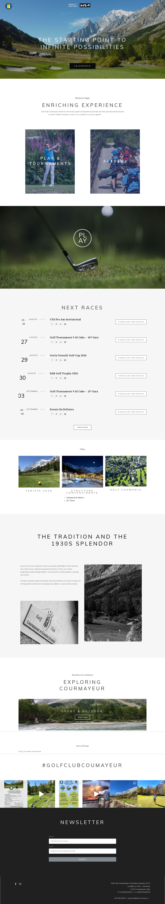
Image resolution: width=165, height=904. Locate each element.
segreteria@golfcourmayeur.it (137, 898)
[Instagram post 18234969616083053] (96, 794)
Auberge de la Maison (75, 497)
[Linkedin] (61, 324)
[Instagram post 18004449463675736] (41, 794)
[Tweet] (56, 324)
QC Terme (70, 500)
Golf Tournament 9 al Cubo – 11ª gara (74, 391)
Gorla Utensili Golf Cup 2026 (68, 355)
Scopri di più (82, 717)
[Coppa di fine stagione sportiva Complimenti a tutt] (124, 794)
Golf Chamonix (126, 489)
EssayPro (105, 114)
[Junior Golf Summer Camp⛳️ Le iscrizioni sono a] (68, 794)
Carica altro (82, 427)
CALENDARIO (82, 66)
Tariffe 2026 (39, 490)
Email (51, 846)
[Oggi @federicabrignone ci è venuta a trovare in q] (151, 794)
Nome (51, 836)
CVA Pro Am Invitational (65, 319)
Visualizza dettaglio (131, 322)
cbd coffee (24, 575)
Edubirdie (113, 114)
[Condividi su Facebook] (52, 324)
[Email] (65, 324)
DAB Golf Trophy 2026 (64, 373)
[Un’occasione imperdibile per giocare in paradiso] (14, 794)
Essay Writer (59, 587)
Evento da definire (62, 409)
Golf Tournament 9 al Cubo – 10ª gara (74, 337)
